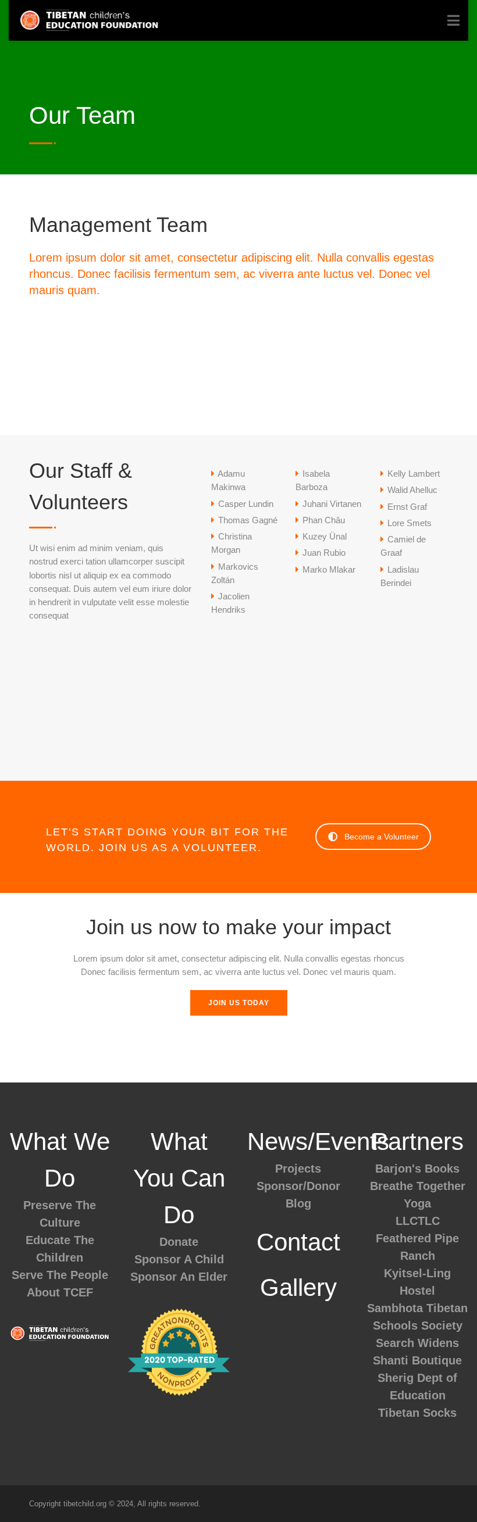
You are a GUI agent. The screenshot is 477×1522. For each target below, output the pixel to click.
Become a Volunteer (381, 836)
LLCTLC (418, 1220)
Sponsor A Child (179, 1259)
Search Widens (417, 1343)
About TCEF (60, 1292)
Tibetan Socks (417, 1412)
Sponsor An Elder (178, 1276)
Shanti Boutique (417, 1360)
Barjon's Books (417, 1168)
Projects (298, 1168)
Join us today (238, 1003)
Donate (178, 1241)
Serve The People (60, 1275)
